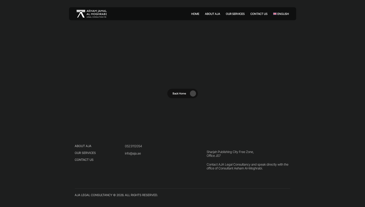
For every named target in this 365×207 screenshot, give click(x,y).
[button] (83, 145)
